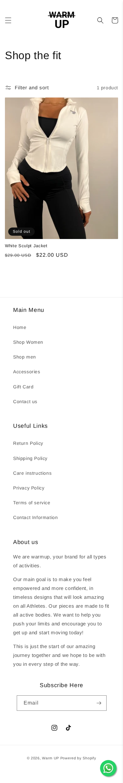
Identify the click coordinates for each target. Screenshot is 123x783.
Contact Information (35, 517)
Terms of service (32, 502)
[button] (8, 20)
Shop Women (28, 342)
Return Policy (28, 443)
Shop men (24, 356)
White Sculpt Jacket (26, 245)
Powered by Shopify (78, 758)
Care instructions (32, 473)
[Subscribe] (99, 703)
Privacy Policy (28, 487)
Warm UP (50, 758)
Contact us (25, 401)
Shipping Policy (30, 458)
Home (19, 327)
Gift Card (23, 386)
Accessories (26, 371)
